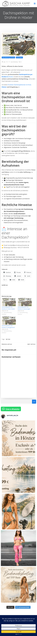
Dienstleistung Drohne (8, 57)
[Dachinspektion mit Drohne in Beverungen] (25, 302)
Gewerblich (19, 57)
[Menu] (34, 3)
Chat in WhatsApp (13, 409)
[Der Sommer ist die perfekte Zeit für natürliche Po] (18, 511)
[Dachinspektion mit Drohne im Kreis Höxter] (9, 302)
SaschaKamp (14, 62)
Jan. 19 (5, 62)
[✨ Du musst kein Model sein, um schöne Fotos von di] (18, 548)
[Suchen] (34, 402)
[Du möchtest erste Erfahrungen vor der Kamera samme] (18, 475)
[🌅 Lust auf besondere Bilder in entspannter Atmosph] (18, 585)
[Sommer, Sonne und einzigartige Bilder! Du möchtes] (18, 438)
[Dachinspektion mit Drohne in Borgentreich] (9, 320)
